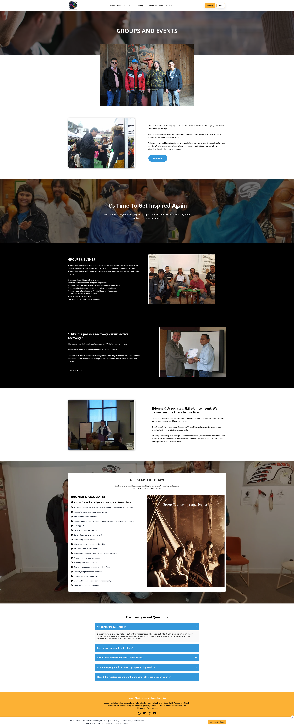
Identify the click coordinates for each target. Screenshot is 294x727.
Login (220, 5)
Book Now (158, 158)
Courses (127, 5)
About (119, 5)
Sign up (210, 5)
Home (112, 5)
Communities (151, 5)
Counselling (138, 5)
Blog (161, 5)
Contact (168, 5)
